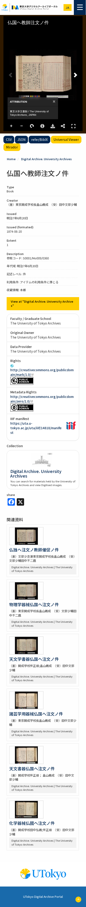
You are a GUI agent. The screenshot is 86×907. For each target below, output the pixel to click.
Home (11, 159)
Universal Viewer (66, 139)
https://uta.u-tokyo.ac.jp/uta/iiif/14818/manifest (35, 428)
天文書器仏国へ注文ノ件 (32, 768)
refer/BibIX (39, 139)
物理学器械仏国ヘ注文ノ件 (34, 604)
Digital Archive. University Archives (46, 159)
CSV (9, 139)
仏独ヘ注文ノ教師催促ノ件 (34, 550)
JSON (21, 139)
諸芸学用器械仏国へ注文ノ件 (36, 714)
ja (67, 7)
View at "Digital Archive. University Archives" (42, 303)
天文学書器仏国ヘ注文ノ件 (34, 659)
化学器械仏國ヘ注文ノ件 (32, 823)
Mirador (12, 147)
